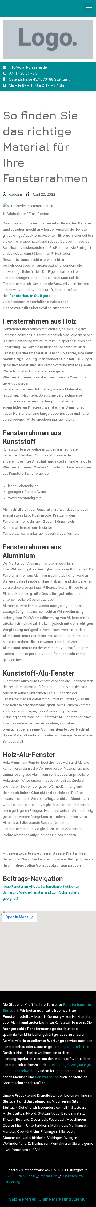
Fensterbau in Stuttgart (29, 295)
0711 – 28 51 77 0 (20, 1176)
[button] (89, 7)
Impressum (48, 1176)
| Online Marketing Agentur (48, 1199)
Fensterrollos (47, 1077)
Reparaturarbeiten (74, 1047)
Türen (51, 1064)
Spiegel (63, 1064)
